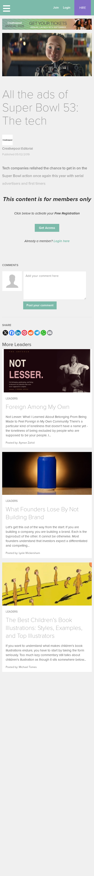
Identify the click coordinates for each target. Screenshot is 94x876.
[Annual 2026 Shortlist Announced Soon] (47, 24)
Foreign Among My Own (38, 407)
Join (56, 7)
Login (66, 7)
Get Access (47, 228)
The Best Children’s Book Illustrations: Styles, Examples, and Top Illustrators (44, 628)
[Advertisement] (47, 710)
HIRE (82, 8)
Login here (62, 241)
